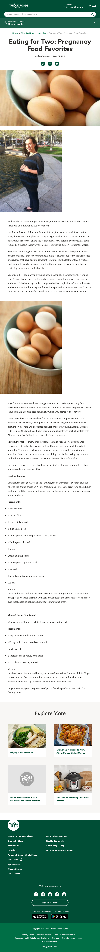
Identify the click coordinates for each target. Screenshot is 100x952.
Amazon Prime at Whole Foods (22, 854)
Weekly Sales (14, 845)
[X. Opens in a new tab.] (57, 64)
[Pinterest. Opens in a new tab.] (43, 64)
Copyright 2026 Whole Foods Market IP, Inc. (50, 928)
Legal (80, 938)
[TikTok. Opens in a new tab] (57, 894)
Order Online (14, 873)
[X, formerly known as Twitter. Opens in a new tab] (43, 894)
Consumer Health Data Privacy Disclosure (32, 938)
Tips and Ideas (15, 869)
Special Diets (14, 864)
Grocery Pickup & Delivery (20, 836)
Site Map (55, 938)
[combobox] (45, 14)
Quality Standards (55, 840)
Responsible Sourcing (56, 836)
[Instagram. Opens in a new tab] (50, 894)
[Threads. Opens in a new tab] (64, 894)
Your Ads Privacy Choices (47, 934)
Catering (12, 850)
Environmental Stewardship (59, 850)
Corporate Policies (50, 941)
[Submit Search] (92, 14)
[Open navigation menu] (5, 6)
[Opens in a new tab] (40, 916)
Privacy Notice (28, 934)
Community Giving (55, 845)
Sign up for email (50, 902)
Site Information (68, 938)
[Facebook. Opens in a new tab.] (50, 64)
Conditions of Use (67, 934)
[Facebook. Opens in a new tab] (36, 894)
